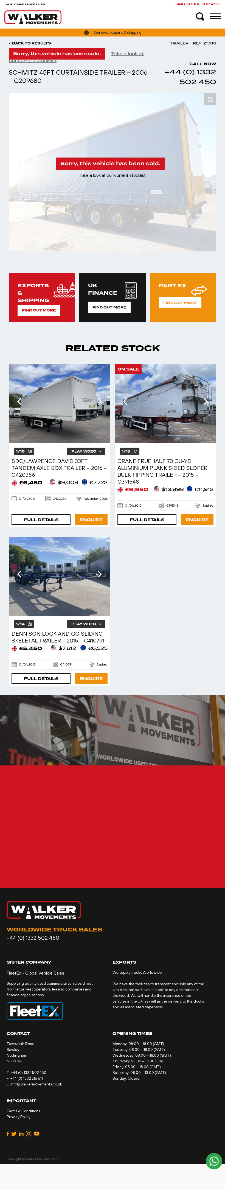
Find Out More (39, 310)
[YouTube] (37, 1133)
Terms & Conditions (23, 1111)
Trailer (179, 43)
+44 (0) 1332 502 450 (197, 4)
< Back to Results (30, 43)
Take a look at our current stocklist (112, 175)
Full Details (41, 520)
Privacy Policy (18, 1117)
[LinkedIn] (21, 1134)
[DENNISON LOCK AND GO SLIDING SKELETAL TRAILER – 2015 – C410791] (59, 576)
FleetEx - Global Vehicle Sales (35, 972)
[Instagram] (29, 1133)
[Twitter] (14, 1134)
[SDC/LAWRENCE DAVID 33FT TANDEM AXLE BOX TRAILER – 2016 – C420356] (59, 403)
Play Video (83, 451)
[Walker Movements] (32, 17)
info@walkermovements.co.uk (36, 1084)
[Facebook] (8, 1134)
